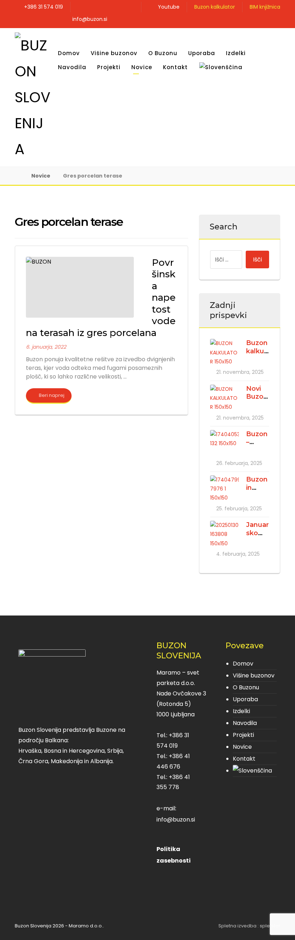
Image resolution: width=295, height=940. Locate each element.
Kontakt (244, 759)
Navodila (245, 723)
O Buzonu (246, 687)
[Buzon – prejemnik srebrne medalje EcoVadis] (224, 444)
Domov (243, 663)
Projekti (243, 735)
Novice (242, 747)
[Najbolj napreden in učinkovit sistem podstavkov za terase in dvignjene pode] (33, 97)
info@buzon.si (175, 819)
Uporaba (245, 699)
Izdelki (241, 711)
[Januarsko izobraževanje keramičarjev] (224, 535)
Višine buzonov (253, 675)
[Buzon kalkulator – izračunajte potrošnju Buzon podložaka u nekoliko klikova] (224, 353)
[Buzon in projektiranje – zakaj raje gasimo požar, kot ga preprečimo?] (224, 489)
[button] (273, 20)
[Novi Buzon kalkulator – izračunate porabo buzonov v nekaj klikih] (224, 399)
